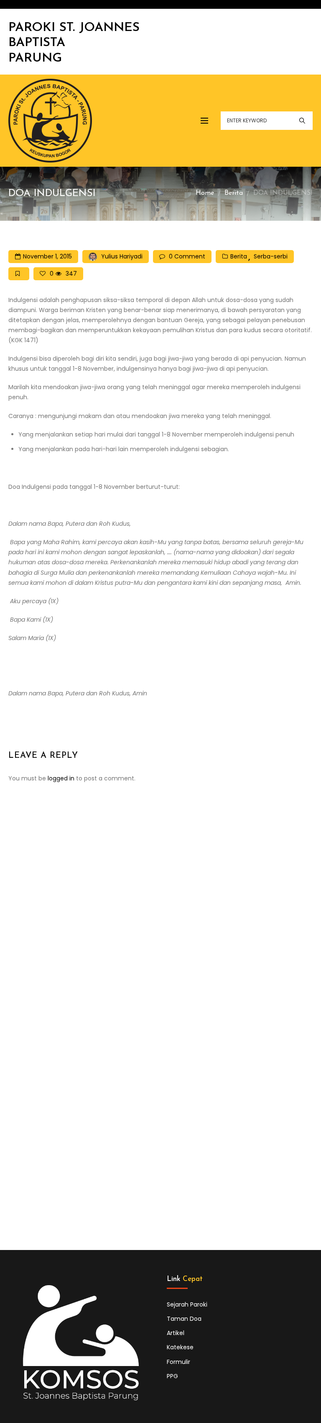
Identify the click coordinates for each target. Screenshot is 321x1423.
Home (205, 193)
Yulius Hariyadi (122, 256)
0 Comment (187, 256)
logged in (61, 778)
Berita (233, 193)
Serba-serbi (271, 256)
